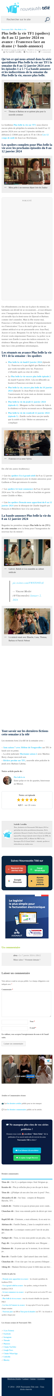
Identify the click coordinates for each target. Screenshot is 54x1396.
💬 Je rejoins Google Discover (27, 1158)
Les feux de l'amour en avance (14, 1305)
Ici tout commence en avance (13, 1292)
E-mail (33, 1028)
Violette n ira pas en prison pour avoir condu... (32, 1206)
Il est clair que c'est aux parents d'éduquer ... (33, 1262)
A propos (41, 1379)
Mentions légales (14, 1379)
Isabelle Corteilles (15, 52)
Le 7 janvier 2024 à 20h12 (30, 955)
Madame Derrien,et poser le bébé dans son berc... (32, 1267)
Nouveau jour (8, 1312)
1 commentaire (46, 52)
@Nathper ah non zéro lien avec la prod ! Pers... (31, 1192)
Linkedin (7, 1357)
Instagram (7, 1337)
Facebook (7, 1334)
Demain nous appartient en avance (15, 1279)
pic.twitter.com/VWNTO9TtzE (28, 583)
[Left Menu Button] (3, 8)
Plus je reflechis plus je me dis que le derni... (31, 1187)
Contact (25, 1379)
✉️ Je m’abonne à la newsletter (27, 1150)
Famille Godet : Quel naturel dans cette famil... (30, 1256)
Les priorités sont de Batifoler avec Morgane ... (30, 1243)
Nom (32, 1021)
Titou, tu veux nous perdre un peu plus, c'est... (33, 1238)
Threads (7, 1340)
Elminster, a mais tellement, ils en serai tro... (33, 1219)
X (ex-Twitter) (9, 1331)
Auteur (33, 1379)
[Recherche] (47, 19)
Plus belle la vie (20, 29)
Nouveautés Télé (7, 29)
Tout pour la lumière (27, 1312)
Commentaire (7, 989)
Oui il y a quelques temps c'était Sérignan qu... (30, 1182)
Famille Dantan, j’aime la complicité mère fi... (33, 1224)
